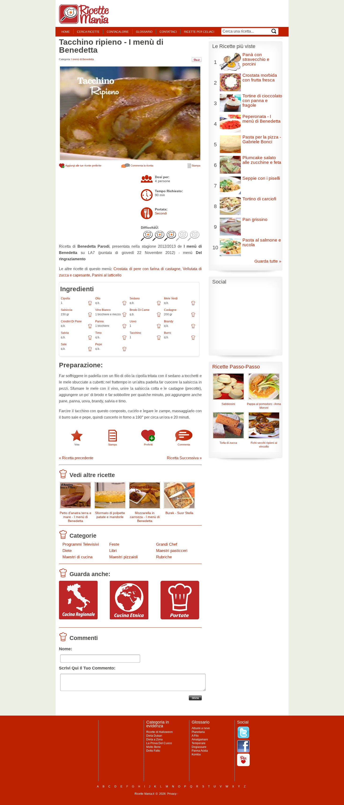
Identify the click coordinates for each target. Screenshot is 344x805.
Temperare (198, 743)
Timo (98, 332)
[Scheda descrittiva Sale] (90, 350)
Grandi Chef (166, 544)
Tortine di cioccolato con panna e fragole (262, 100)
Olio (97, 298)
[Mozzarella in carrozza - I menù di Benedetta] (144, 496)
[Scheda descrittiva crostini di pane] (90, 327)
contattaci (168, 31)
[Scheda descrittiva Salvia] (90, 339)
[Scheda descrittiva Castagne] (193, 316)
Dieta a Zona (154, 739)
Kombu (196, 754)
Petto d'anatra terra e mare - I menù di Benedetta (75, 517)
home (65, 31)
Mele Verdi (171, 298)
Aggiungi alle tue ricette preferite (83, 165)
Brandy (168, 321)
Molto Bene (153, 747)
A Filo (195, 735)
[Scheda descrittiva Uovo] (159, 327)
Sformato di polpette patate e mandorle (110, 515)
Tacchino (135, 332)
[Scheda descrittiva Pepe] (124, 350)
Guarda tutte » (267, 261)
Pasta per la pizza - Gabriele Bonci (261, 139)
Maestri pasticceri (171, 551)
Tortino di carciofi (259, 198)
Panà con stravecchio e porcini (255, 59)
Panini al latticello (106, 275)
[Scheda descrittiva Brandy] (193, 327)
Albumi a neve (201, 728)
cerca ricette (88, 31)
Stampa (195, 165)
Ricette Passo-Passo (236, 367)
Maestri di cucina (77, 557)
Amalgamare (200, 739)
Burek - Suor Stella (179, 513)
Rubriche (164, 557)
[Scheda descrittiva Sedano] (159, 304)
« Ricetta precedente (76, 458)
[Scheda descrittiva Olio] (124, 304)
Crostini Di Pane (71, 321)
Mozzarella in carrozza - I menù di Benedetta (145, 517)
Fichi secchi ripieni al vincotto (264, 444)
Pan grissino (254, 219)
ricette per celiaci (199, 31)
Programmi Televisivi (80, 544)
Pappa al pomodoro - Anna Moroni (264, 405)
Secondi (161, 213)
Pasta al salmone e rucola (261, 242)
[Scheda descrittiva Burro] (193, 339)
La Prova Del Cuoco (159, 743)
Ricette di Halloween (159, 732)
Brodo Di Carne (140, 310)
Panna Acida (200, 750)
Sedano (135, 298)
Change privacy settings (194, 793)
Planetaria (198, 732)
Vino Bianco (103, 310)
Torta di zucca (228, 443)
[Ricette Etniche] (129, 618)
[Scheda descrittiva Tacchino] (159, 339)
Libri (113, 551)
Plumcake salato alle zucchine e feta (261, 160)
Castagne (170, 310)
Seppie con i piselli (261, 178)
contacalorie (118, 31)
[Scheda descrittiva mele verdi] (193, 304)
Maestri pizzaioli (123, 557)
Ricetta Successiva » (184, 458)
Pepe (98, 344)
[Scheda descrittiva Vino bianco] (124, 316)
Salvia (65, 332)
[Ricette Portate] (180, 618)
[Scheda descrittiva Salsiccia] (90, 316)
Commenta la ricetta (141, 165)
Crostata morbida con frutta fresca (259, 77)
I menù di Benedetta (82, 59)
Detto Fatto (153, 750)
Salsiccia (66, 310)
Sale (64, 344)
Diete (67, 551)
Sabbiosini (228, 404)
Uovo (133, 321)
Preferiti (148, 444)
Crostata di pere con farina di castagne (146, 269)
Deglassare (199, 747)
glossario (144, 31)
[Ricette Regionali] (78, 618)
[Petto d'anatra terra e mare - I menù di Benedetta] (75, 496)
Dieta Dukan (154, 735)
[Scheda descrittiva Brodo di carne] (159, 316)
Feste (114, 544)
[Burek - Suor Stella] (179, 496)
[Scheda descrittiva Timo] (124, 339)
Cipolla (65, 298)
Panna (99, 321)
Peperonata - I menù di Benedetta (261, 119)
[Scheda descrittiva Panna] (124, 327)
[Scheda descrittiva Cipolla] (90, 304)
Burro (167, 332)
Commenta (184, 444)
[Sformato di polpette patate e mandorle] (110, 496)
